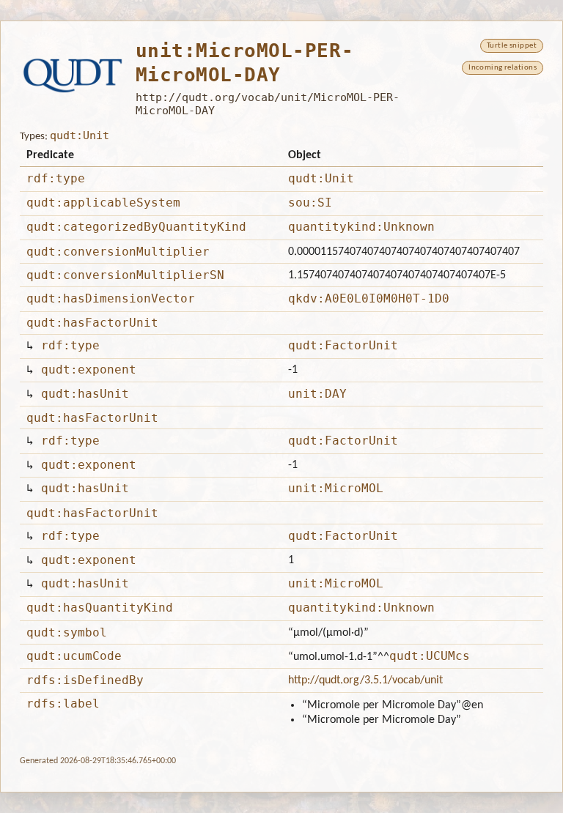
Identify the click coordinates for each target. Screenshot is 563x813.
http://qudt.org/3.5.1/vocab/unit (365, 680)
